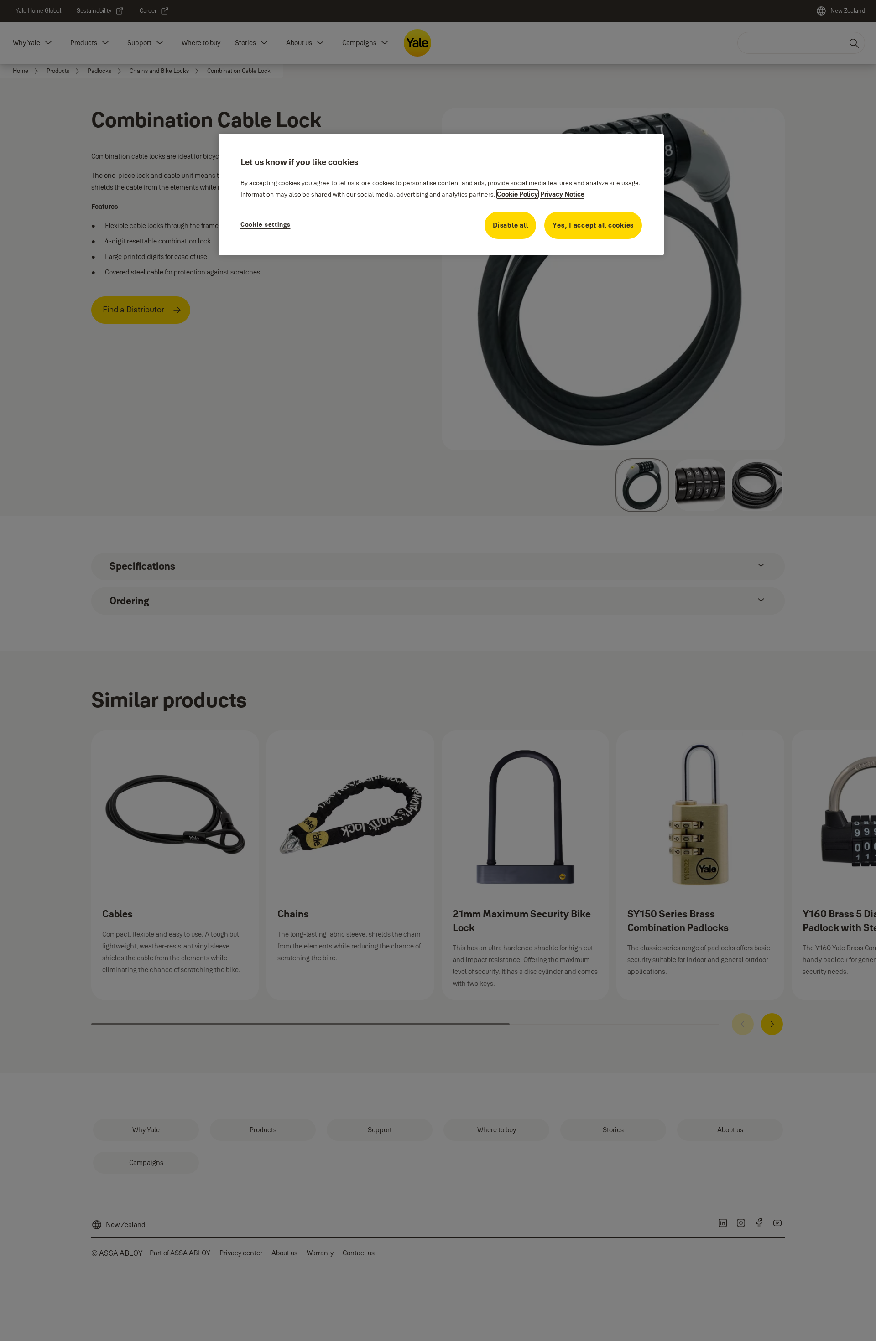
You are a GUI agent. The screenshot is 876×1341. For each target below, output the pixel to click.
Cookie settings (265, 224)
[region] (441, 194)
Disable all (510, 225)
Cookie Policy (517, 194)
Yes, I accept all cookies (593, 225)
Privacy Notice (562, 194)
